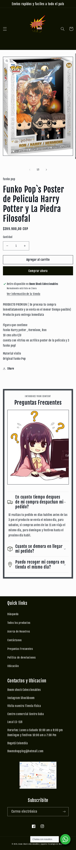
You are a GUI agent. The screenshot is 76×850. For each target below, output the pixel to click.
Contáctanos (14, 640)
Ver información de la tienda (23, 294)
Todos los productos (18, 623)
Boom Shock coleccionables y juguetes (32, 844)
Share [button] (10, 368)
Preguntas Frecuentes (20, 649)
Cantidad (7, 237)
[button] (5, 29)
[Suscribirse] (64, 811)
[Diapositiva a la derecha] (46, 170)
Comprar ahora (38, 271)
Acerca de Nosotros (18, 631)
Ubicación (13, 666)
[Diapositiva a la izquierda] (30, 170)
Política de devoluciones (21, 657)
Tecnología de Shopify (56, 844)
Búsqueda (13, 614)
